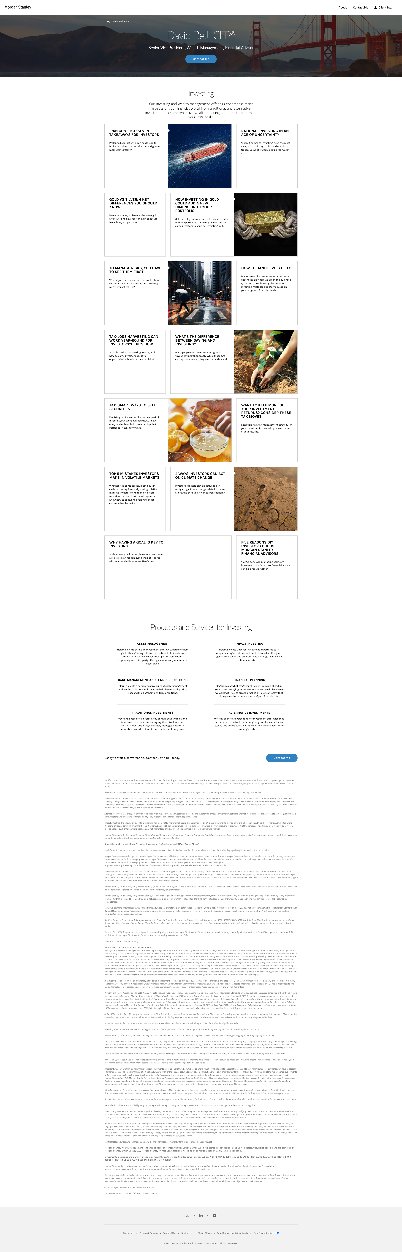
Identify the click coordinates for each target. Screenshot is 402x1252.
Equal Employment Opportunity (232, 1233)
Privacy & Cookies (149, 1233)
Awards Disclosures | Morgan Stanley (121, 941)
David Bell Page (120, 21)
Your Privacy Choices (264, 1233)
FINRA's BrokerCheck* (187, 844)
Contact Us (186, 1233)
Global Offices (205, 1233)
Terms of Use (169, 1233)
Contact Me (201, 59)
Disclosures (128, 1233)
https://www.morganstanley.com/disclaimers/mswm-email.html (136, 865)
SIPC (217, 1243)
